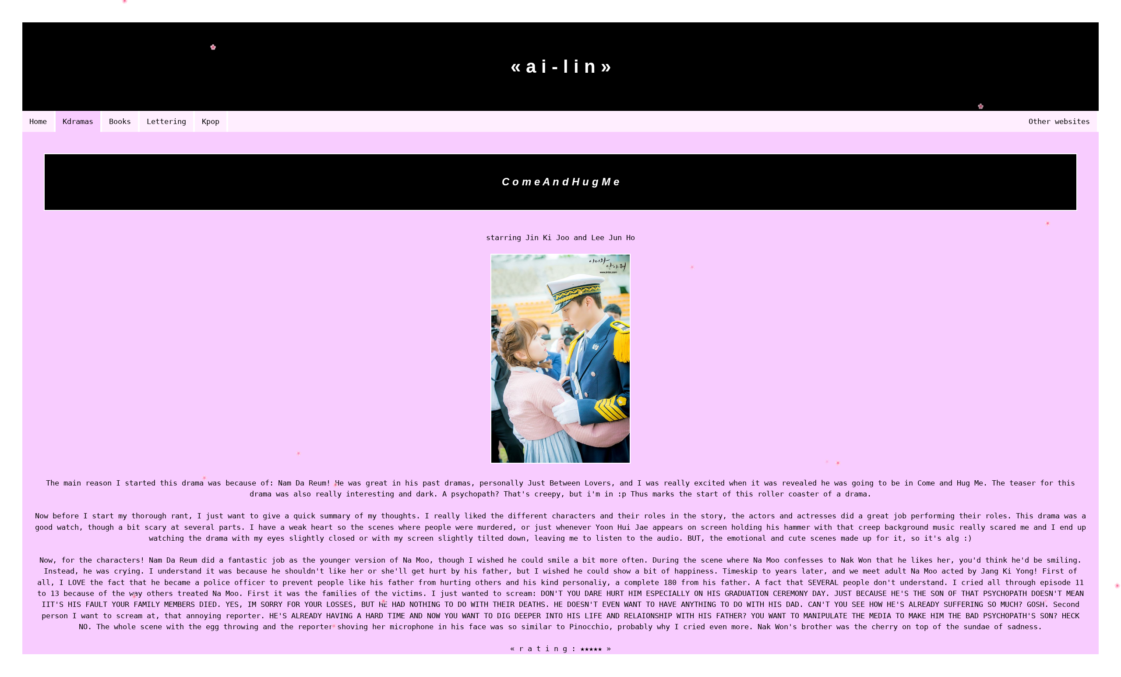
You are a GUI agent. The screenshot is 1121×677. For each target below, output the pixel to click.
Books (120, 121)
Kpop (210, 121)
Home (38, 121)
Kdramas (78, 121)
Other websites (1059, 121)
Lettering (166, 121)
